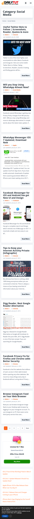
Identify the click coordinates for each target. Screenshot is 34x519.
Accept (5, 516)
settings (19, 513)
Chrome (15, 364)
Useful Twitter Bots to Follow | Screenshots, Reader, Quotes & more (15, 29)
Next (27, 428)
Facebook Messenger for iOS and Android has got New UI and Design (16, 195)
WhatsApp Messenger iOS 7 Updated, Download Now (17, 140)
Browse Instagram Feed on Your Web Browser (16, 395)
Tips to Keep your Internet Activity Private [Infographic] (16, 250)
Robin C (7, 35)
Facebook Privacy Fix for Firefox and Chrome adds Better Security (16, 359)
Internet (15, 35)
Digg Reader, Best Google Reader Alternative (16, 304)
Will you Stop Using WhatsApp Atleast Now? (16, 86)
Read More (26, 76)
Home (4, 21)
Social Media (16, 90)
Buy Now (17, 462)
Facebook (16, 200)
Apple (14, 145)
